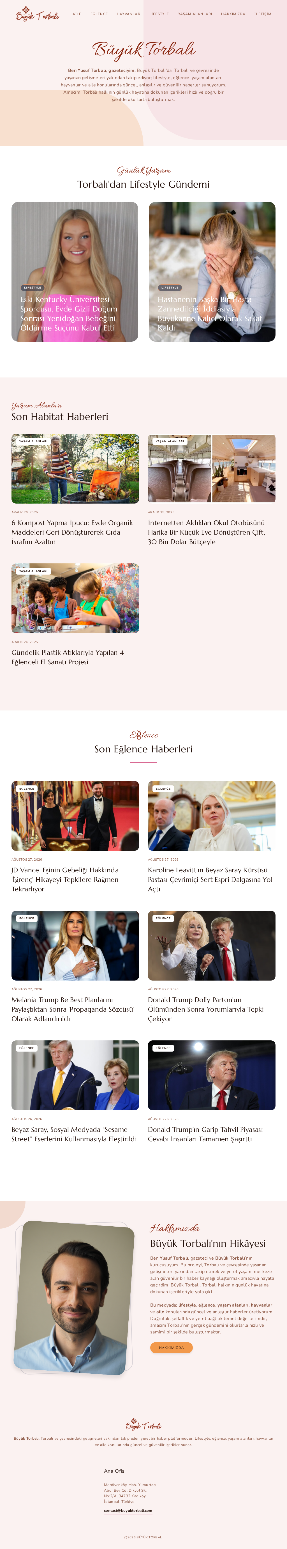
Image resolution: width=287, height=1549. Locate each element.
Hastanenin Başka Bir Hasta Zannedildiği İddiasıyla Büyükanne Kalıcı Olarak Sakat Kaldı (210, 314)
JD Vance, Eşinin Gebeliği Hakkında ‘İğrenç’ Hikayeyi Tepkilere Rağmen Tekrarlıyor (65, 879)
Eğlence (99, 14)
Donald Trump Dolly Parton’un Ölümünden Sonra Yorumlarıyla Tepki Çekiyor (206, 1009)
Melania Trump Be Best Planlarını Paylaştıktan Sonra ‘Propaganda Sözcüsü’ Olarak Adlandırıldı (72, 1009)
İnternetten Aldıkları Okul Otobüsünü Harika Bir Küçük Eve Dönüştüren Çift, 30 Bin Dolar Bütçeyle (206, 532)
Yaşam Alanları (195, 14)
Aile (77, 14)
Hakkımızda (233, 14)
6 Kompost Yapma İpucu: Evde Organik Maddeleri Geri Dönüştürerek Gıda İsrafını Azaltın (72, 532)
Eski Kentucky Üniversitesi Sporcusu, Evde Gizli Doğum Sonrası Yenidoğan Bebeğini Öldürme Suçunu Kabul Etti (68, 314)
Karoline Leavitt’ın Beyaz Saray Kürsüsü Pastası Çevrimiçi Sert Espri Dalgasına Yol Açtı (210, 879)
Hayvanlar (128, 14)
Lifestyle (159, 14)
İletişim (262, 14)
